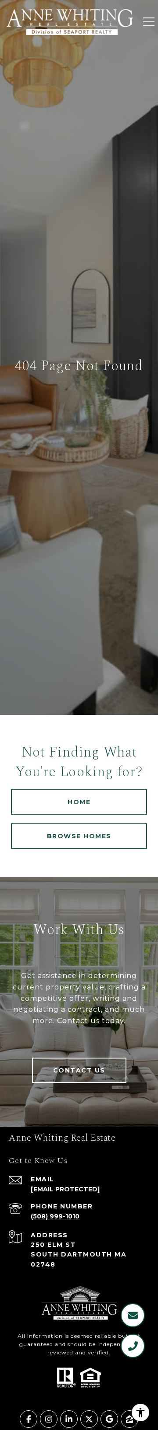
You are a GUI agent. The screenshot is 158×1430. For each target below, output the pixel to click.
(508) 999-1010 (55, 1216)
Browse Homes (79, 836)
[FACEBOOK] (28, 1419)
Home (79, 802)
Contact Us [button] (79, 1070)
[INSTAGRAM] (48, 1419)
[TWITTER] (89, 1419)
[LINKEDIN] (69, 1419)
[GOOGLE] (109, 1419)
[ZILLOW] (129, 1419)
